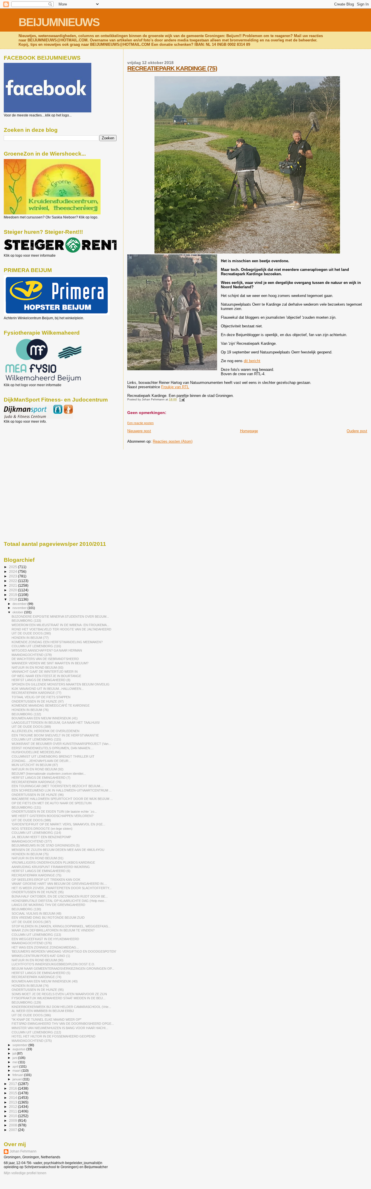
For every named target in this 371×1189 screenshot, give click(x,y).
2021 (13, 585)
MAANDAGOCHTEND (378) (32, 654)
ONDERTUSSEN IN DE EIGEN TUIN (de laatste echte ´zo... (54, 811)
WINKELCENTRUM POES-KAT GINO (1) (41, 956)
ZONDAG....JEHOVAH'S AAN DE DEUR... (41, 761)
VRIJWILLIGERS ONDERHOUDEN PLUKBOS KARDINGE (53, 862)
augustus (19, 1049)
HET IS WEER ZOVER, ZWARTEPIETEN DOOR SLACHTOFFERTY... (62, 888)
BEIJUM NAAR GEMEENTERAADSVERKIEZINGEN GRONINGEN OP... (63, 968)
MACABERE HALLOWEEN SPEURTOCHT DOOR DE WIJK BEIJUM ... (62, 798)
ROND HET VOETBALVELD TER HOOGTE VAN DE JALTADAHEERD (61, 629)
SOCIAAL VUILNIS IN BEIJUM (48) (36, 913)
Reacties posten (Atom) (172, 441)
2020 (13, 590)
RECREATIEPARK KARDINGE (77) (36, 692)
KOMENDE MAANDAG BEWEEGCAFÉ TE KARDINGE (51, 705)
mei (15, 1062)
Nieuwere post (139, 431)
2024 (13, 571)
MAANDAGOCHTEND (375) (32, 1040)
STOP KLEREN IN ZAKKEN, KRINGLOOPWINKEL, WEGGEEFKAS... (61, 926)
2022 (13, 581)
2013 (13, 1102)
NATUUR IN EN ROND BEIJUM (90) (37, 960)
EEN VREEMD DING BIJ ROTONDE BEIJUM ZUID (48, 917)
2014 (13, 1097)
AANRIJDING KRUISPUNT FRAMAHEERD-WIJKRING (51, 867)
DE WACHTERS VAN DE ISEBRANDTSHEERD (45, 659)
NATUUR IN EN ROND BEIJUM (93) (37, 667)
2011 (13, 1111)
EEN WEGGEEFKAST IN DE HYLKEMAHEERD (45, 939)
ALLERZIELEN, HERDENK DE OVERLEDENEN (45, 731)
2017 (13, 1084)
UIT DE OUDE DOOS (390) (31, 633)
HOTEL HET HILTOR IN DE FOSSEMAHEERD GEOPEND (53, 1036)
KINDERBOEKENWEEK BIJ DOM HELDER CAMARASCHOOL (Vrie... (61, 1007)
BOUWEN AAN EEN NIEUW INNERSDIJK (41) (45, 718)
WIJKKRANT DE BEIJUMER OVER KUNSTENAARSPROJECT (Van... (61, 743)
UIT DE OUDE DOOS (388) (31, 820)
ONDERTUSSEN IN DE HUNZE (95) (38, 892)
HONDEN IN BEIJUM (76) (30, 710)
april (15, 1066)
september (20, 1045)
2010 (13, 1116)
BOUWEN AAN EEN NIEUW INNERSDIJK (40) (45, 981)
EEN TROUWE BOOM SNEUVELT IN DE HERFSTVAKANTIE (55, 735)
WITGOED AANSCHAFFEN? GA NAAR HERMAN (47, 650)
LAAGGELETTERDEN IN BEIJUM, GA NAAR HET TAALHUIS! (56, 722)
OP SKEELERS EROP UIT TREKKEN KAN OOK (46, 879)
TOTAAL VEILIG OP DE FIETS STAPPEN (41, 697)
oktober (18, 612)
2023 (13, 576)
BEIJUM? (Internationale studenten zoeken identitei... (49, 773)
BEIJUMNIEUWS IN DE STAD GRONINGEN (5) (46, 845)
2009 (13, 1120)
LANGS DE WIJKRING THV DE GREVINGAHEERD (48, 905)
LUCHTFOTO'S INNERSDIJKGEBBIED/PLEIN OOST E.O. (53, 964)
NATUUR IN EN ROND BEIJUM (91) (37, 858)
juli (14, 1053)
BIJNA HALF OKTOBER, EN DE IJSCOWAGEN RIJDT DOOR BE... (60, 896)
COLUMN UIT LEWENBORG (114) (36, 832)
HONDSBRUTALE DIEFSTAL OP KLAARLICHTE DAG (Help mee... (59, 900)
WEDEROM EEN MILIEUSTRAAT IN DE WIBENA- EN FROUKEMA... (60, 625)
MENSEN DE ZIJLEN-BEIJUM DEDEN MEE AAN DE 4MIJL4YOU (58, 849)
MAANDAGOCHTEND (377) (32, 841)
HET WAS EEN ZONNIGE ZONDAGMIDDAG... (45, 947)
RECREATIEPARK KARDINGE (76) (36, 782)
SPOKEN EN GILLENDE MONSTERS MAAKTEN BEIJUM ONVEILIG (61, 684)
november (20, 608)
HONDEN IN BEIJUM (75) (30, 854)
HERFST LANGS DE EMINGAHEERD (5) (41, 973)
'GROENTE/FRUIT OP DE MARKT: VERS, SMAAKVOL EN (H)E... (58, 824)
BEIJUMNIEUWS (59, 22)
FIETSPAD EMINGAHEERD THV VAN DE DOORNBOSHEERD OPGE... (63, 1023)
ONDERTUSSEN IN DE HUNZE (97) (38, 701)
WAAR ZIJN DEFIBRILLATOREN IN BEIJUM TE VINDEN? (53, 930)
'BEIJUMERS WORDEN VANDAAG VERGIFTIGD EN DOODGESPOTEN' (64, 951)
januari (17, 1079)
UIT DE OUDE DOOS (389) (31, 726)
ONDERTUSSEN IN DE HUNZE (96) (38, 794)
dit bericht (252, 361)
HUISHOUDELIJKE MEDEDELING (36, 752)
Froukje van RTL (175, 387)
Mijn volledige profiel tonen (25, 1173)
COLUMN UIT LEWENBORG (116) (36, 646)
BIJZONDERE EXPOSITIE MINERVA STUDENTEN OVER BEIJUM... (60, 616)
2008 (13, 1125)
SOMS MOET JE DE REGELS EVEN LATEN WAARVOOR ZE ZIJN (59, 994)
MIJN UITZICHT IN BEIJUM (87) (35, 765)
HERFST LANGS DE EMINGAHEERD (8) (41, 680)
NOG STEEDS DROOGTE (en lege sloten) (42, 828)
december (20, 604)
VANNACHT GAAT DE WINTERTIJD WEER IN (45, 671)
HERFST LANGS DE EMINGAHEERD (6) (41, 871)
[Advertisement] (30, 455)
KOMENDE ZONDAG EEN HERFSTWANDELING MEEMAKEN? (57, 642)
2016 (13, 1088)
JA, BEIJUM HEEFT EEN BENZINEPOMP (41, 837)
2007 (13, 1130)
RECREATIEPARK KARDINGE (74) (36, 977)
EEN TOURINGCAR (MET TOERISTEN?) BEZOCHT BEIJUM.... (57, 786)
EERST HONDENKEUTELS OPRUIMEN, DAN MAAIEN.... (53, 748)
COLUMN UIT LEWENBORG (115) (36, 739)
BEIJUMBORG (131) (26, 807)
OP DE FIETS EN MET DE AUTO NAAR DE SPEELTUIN (52, 803)
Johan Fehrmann (23, 1151)
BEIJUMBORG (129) (26, 1002)
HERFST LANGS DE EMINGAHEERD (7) (41, 777)
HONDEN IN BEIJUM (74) (30, 985)
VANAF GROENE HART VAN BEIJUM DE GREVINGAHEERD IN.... (59, 883)
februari (18, 1075)
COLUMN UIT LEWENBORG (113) (36, 934)
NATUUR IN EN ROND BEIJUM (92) (37, 769)
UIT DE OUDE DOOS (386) (31, 1015)
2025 (13, 567)
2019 (13, 595)
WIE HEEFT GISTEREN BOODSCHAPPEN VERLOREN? (52, 816)
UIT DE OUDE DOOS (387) (31, 922)
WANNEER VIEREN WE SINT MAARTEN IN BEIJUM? (50, 663)
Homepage (249, 431)
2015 (13, 1093)
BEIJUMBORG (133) (26, 620)
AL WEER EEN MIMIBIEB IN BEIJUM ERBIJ (43, 1011)
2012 (13, 1106)
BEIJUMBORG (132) (26, 714)
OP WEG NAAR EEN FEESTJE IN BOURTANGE (46, 676)
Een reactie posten (140, 423)
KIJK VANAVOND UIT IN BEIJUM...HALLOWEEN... (48, 688)
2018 (13, 599)
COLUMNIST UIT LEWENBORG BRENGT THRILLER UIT (53, 756)
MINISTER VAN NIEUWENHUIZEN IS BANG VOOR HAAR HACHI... (60, 1028)
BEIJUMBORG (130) (26, 909)
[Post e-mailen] (181, 399)
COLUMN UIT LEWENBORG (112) (36, 1032)
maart (16, 1070)
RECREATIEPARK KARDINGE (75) (172, 68)
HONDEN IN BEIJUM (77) (30, 637)
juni (15, 1057)
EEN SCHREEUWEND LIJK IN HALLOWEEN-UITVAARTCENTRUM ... (62, 790)
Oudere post (357, 431)
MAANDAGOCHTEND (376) (32, 943)
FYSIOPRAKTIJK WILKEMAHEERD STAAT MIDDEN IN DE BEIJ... (59, 998)
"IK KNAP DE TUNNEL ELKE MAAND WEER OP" (46, 1019)
